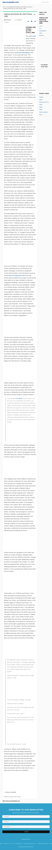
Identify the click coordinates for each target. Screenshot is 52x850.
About (42, 31)
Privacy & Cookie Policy (29, 843)
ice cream (19, 398)
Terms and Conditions (43, 843)
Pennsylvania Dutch (18, 275)
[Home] (11, 2)
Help (12, 843)
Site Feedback (18, 843)
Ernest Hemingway (23, 52)
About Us (6, 843)
